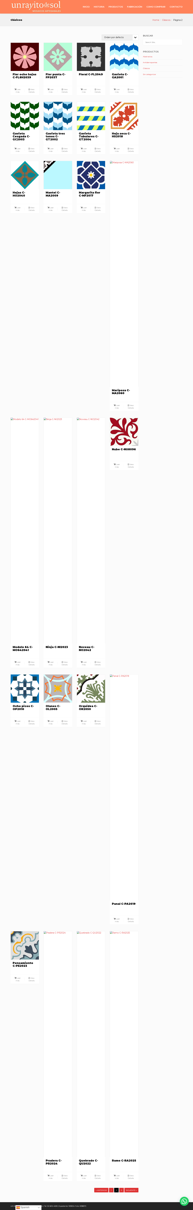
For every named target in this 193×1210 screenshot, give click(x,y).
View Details (32, 90)
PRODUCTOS (116, 6)
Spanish (24, 1207)
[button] (184, 1201)
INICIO (86, 6)
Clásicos (166, 20)
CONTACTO (176, 6)
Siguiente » (131, 1190)
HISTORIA (99, 6)
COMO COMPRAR (155, 6)
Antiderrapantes (150, 62)
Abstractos (147, 56)
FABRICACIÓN (134, 6)
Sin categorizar (149, 74)
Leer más (18, 90)
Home (155, 20)
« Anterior (101, 1190)
